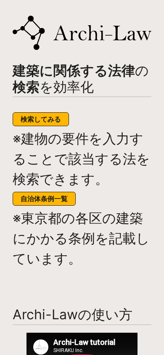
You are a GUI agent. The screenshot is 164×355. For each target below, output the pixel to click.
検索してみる (41, 119)
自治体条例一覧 (44, 198)
